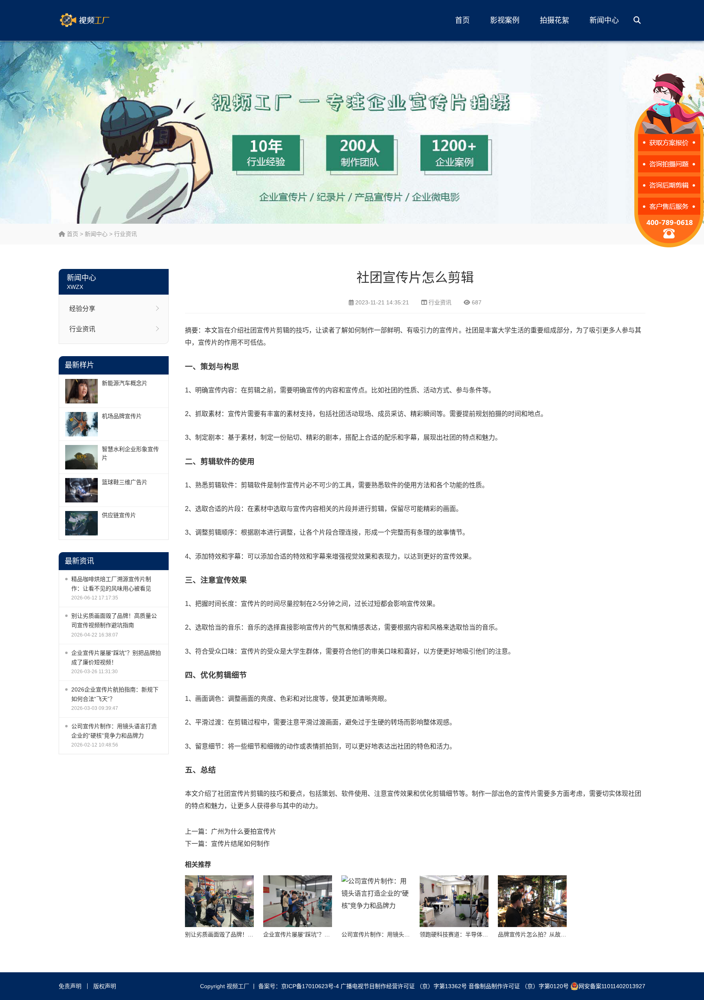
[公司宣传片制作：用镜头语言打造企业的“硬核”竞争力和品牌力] (375, 901)
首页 (462, 20)
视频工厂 (97, 20)
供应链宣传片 (119, 515)
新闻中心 (604, 20)
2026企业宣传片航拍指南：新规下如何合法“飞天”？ (114, 694)
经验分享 (82, 308)
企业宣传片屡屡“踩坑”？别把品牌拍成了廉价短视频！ (116, 657)
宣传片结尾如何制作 (240, 843)
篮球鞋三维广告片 (124, 482)
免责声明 (70, 986)
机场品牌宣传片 (122, 416)
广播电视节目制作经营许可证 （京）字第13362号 (404, 986)
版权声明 (104, 986)
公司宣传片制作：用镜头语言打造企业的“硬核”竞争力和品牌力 (114, 731)
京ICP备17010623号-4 (310, 986)
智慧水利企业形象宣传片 (130, 453)
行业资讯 (125, 234)
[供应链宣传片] (81, 523)
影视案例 (504, 20)
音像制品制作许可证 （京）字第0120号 (519, 986)
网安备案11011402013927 (612, 986)
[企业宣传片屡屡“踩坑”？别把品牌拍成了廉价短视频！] (297, 901)
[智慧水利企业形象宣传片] (81, 457)
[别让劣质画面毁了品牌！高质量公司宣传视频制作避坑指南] (219, 901)
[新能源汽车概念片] (81, 391)
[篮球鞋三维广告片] (81, 490)
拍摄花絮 (554, 20)
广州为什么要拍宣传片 (243, 831)
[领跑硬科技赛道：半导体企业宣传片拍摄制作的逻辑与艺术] (454, 901)
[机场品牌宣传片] (81, 424)
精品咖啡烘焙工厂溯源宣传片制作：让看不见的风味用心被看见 (111, 584)
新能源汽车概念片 (124, 383)
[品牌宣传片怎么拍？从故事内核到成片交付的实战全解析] (532, 901)
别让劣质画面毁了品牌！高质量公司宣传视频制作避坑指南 (114, 620)
